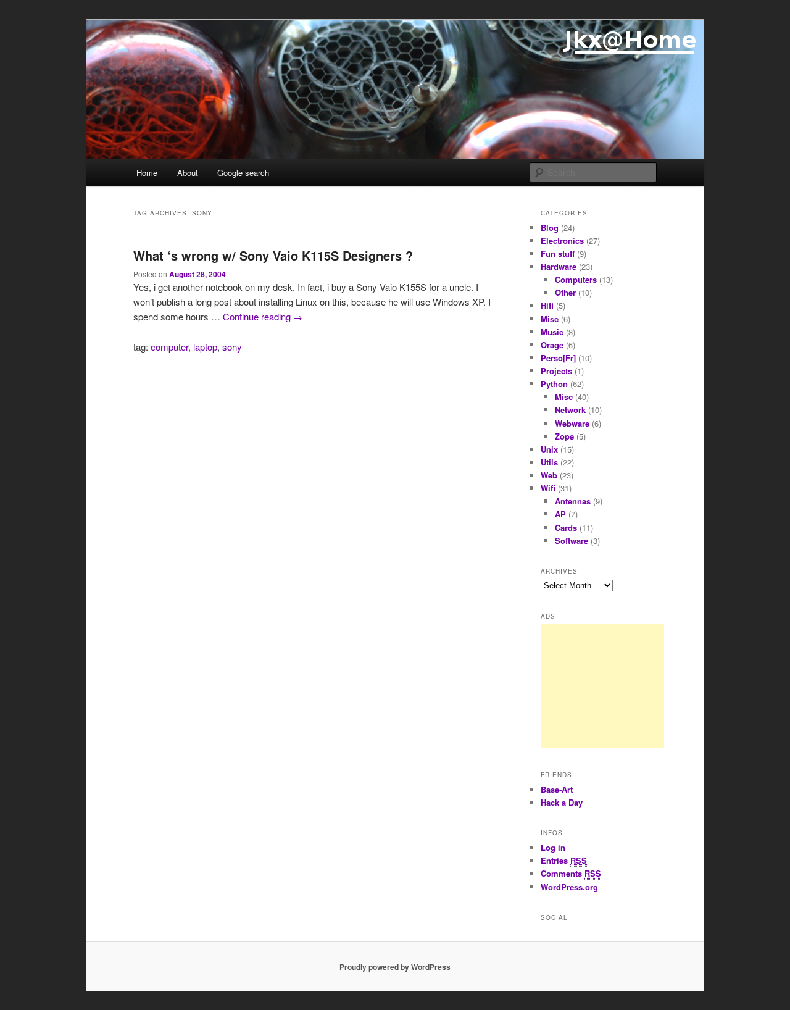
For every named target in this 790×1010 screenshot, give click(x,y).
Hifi (547, 305)
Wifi (548, 488)
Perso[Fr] (558, 358)
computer (169, 346)
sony (232, 346)
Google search (243, 172)
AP (560, 514)
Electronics (562, 240)
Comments (571, 873)
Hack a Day (562, 802)
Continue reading (262, 316)
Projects (556, 371)
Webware (572, 423)
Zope (564, 436)
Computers (576, 279)
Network (570, 409)
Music (552, 332)
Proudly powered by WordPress (395, 966)
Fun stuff (558, 253)
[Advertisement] (602, 686)
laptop (205, 346)
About (187, 172)
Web (549, 475)
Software (571, 540)
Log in (553, 847)
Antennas (573, 501)
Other (565, 292)
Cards (566, 527)
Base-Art (557, 789)
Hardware (558, 266)
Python (554, 384)
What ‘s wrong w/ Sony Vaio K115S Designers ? (273, 255)
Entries (564, 860)
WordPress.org (569, 887)
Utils (549, 462)
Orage (552, 345)
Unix (549, 449)
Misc (550, 319)
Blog (550, 227)
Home (146, 172)
